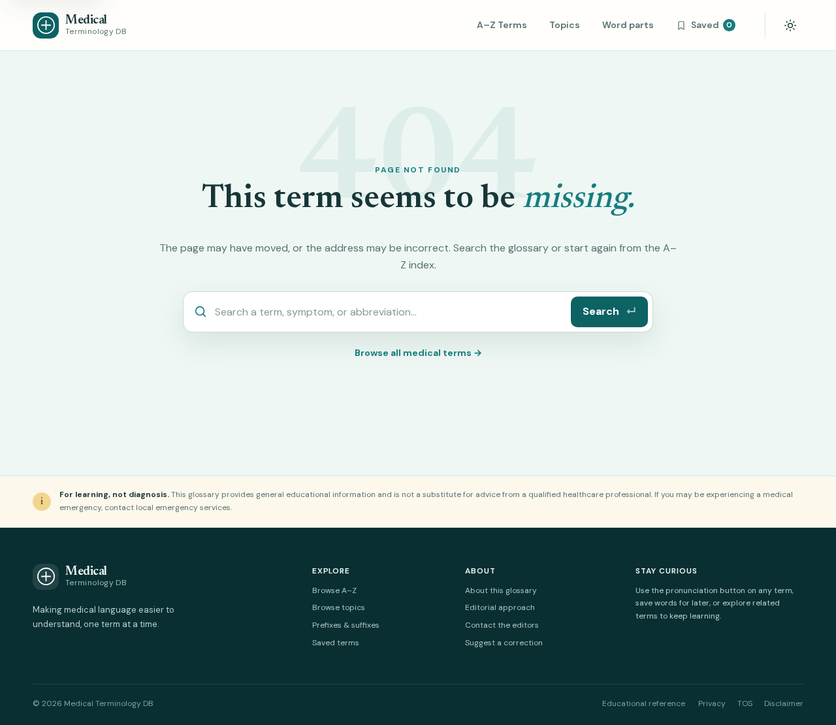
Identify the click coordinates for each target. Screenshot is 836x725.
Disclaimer (783, 703)
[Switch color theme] (790, 25)
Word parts (628, 25)
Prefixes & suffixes (345, 625)
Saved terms (335, 642)
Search (609, 311)
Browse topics (338, 607)
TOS (744, 703)
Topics (564, 25)
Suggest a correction (504, 642)
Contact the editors (502, 625)
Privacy (712, 703)
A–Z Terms (502, 25)
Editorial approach (500, 607)
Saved (711, 25)
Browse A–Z (334, 590)
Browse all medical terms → (418, 353)
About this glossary (501, 590)
